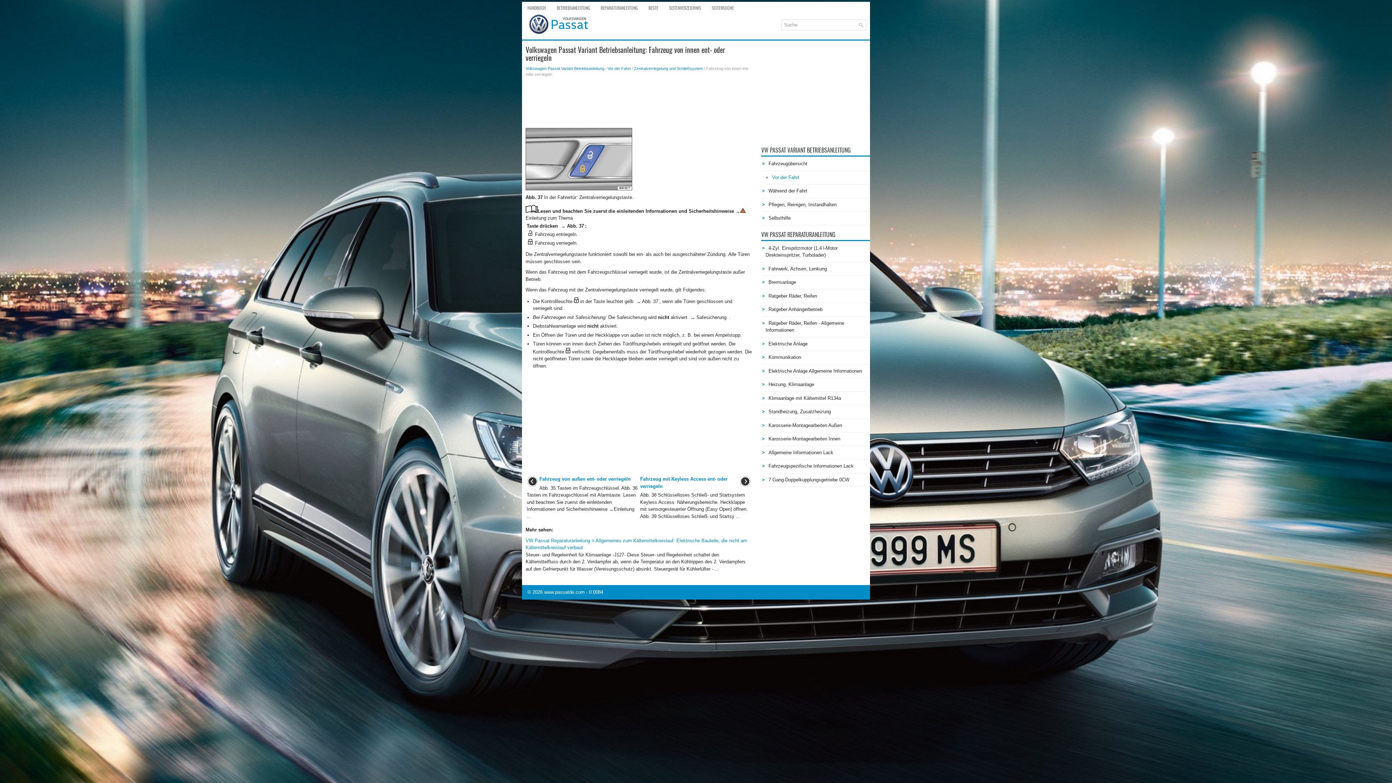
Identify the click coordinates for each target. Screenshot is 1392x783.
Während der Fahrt (787, 191)
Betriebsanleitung (573, 8)
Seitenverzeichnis (685, 8)
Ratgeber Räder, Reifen (792, 296)
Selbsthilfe (779, 218)
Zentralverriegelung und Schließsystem (668, 68)
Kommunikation (784, 357)
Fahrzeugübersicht (787, 163)
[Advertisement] (639, 102)
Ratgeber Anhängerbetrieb (795, 309)
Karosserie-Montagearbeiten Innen (804, 439)
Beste (653, 8)
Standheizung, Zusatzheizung (799, 411)
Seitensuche (723, 8)
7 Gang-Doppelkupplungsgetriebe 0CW (808, 479)
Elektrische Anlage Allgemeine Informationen (815, 371)
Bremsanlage (782, 282)
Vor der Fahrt (619, 68)
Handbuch (536, 8)
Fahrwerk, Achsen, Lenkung (797, 269)
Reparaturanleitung (619, 8)
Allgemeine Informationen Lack (800, 452)
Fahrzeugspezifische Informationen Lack (811, 466)
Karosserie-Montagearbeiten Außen (805, 425)
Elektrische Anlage (788, 344)
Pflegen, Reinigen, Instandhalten (802, 204)
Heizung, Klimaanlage (791, 384)
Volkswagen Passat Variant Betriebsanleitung (565, 68)
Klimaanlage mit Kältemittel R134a (804, 398)
